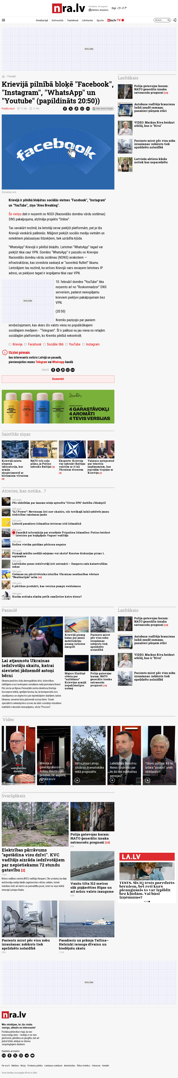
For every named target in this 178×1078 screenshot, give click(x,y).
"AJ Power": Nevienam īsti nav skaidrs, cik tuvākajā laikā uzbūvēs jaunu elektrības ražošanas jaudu (60, 513)
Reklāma (15, 1065)
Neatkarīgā (42, 20)
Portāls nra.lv (8, 108)
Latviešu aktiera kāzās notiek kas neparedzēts (151, 160)
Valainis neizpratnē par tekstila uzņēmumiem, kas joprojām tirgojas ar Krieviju (101, 466)
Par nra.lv (6, 1065)
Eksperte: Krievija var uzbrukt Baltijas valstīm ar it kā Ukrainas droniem (72, 465)
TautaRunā (72, 20)
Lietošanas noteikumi (53, 1065)
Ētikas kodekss (83, 1065)
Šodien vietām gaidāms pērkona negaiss (39, 544)
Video (8, 719)
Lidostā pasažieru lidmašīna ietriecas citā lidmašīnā (46, 523)
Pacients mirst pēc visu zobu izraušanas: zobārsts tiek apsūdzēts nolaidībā (154, 144)
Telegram (41, 362)
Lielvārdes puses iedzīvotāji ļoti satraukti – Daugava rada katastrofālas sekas (59, 565)
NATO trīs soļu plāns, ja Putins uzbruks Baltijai (40, 463)
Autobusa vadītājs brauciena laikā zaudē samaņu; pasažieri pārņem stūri (154, 107)
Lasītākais (128, 78)
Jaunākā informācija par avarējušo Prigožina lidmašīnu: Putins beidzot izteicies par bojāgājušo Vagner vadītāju (63, 534)
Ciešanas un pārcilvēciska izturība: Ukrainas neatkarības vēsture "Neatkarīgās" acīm (55, 576)
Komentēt (58, 379)
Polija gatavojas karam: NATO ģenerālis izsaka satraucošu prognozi (151, 89)
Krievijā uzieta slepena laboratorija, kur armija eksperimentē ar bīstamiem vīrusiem (15, 468)
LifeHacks (87, 20)
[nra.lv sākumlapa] (68, 8)
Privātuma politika (35, 1065)
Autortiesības (69, 1065)
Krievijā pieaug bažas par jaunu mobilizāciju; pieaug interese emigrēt (75, 640)
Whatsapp (58, 362)
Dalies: (45, 369)
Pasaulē (11, 76)
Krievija (15, 344)
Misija (23, 1065)
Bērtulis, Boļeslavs (98, 10)
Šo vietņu (15, 214)
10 (166, 93)
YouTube (72, 344)
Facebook (32, 344)
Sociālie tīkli (53, 344)
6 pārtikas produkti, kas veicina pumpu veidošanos (46, 586)
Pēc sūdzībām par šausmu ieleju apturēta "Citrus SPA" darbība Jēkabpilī (59, 502)
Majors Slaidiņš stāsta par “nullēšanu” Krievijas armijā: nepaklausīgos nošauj (76, 681)
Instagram (91, 344)
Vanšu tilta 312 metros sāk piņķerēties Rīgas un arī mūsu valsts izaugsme (92, 887)
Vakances (96, 1065)
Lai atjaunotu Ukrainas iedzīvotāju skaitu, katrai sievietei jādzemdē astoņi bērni (28, 668)
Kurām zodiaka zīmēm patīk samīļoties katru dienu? (47, 596)
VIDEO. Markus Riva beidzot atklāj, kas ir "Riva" (154, 124)
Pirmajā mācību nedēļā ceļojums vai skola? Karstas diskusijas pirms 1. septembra (58, 555)
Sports (100, 20)
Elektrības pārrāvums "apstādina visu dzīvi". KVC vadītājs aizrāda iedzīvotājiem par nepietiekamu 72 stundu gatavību (33, 860)
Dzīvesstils (57, 20)
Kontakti (105, 1065)
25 (40, 577)
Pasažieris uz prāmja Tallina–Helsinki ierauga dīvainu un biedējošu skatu (84, 944)
